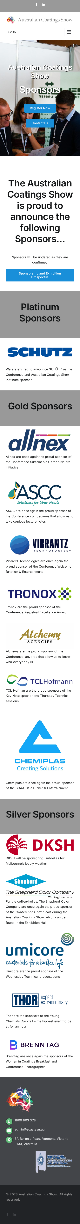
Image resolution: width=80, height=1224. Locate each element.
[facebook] (7, 1214)
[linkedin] (14, 1214)
